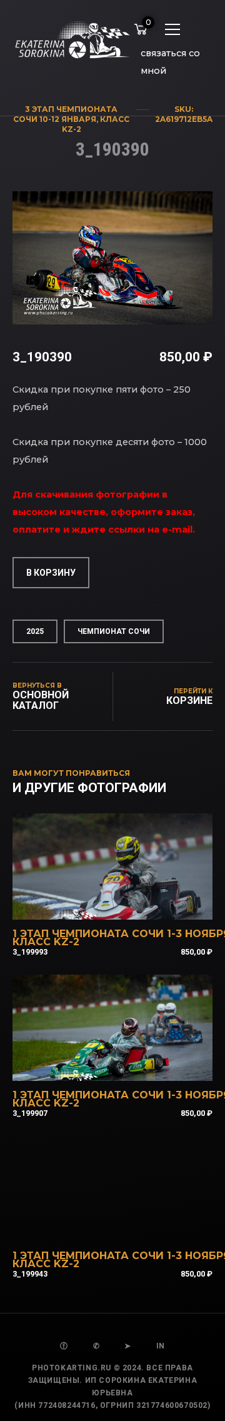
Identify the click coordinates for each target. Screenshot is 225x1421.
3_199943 (30, 1273)
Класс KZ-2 (45, 942)
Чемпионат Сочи (114, 631)
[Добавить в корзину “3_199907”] (129, 1064)
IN (160, 1346)
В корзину (51, 573)
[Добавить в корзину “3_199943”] (129, 1225)
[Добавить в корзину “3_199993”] (129, 903)
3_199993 (30, 952)
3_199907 (30, 1113)
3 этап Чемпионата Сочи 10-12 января (65, 114)
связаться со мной (170, 55)
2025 (35, 631)
